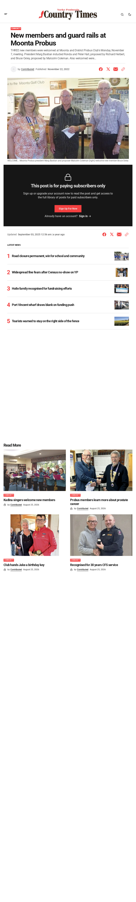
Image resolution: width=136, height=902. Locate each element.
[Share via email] (115, 69)
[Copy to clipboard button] (122, 69)
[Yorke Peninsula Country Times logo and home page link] (68, 14)
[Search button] (122, 14)
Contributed (27, 69)
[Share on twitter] (108, 69)
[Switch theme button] (129, 14)
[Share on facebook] (101, 69)
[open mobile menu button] (6, 14)
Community (16, 28)
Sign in (83, 216)
